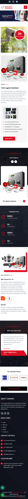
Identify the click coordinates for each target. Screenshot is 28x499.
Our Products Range (14, 388)
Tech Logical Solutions (9, 440)
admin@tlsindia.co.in (9, 454)
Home (4, 422)
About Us (5, 424)
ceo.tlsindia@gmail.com (10, 451)
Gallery (4, 427)
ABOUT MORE (8, 138)
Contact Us (5, 432)
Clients (4, 429)
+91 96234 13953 (8, 444)
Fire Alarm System (9, 201)
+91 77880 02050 (8, 447)
